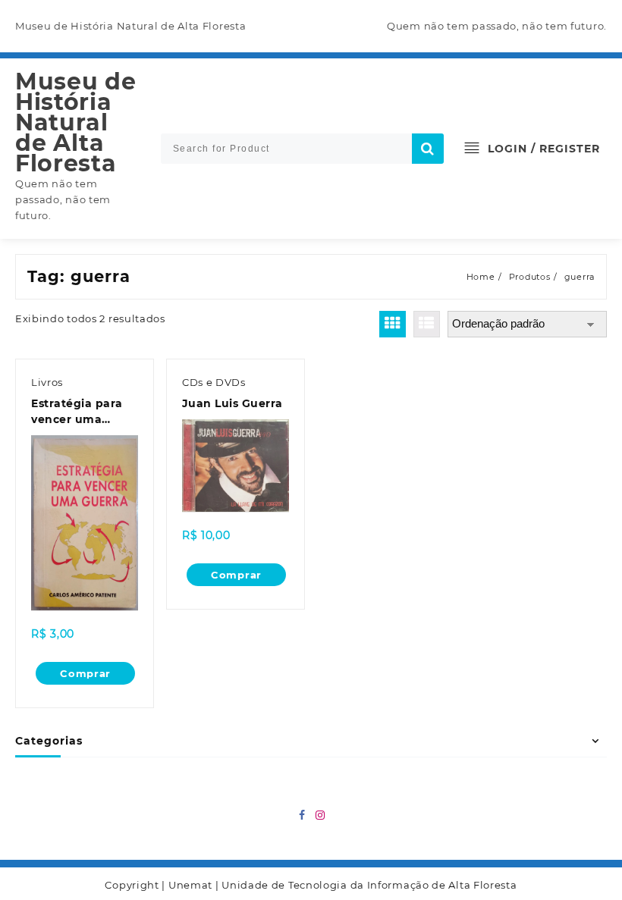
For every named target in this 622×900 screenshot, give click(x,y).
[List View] (426, 324)
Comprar (85, 673)
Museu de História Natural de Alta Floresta (76, 122)
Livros (47, 382)
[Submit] (428, 148)
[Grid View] (392, 324)
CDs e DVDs (214, 382)
